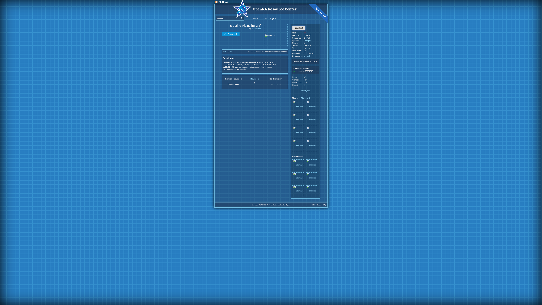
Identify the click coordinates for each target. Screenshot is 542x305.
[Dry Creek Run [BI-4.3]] (311, 145)
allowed (307, 56)
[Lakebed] (298, 145)
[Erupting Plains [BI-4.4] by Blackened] (298, 191)
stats (230, 52)
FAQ (324, 205)
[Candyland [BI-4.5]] (298, 132)
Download (299, 28)
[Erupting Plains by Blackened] (298, 178)
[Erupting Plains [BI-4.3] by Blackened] (311, 191)
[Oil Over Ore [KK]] (311, 106)
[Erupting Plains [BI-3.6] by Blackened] (298, 165)
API (224, 52)
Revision (254, 79)
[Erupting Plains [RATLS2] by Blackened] (311, 178)
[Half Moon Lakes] (311, 132)
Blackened (256, 29)
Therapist (307, 41)
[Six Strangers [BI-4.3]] (311, 119)
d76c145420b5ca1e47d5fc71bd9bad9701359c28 (267, 52)
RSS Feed (223, 2)
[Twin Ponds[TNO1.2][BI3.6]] (298, 119)
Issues (319, 205)
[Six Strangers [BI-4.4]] (298, 106)
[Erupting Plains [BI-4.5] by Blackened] (311, 165)
